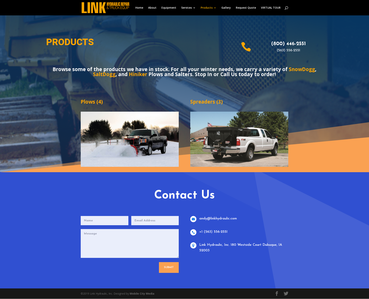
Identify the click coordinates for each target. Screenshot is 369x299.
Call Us (228, 74)
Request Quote (246, 7)
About (152, 7)
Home (139, 7)
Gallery (226, 7)
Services (186, 7)
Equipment (168, 7)
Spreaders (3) (206, 101)
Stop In (203, 74)
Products (207, 7)
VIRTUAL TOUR (271, 7)
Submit (169, 267)
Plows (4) (92, 101)
